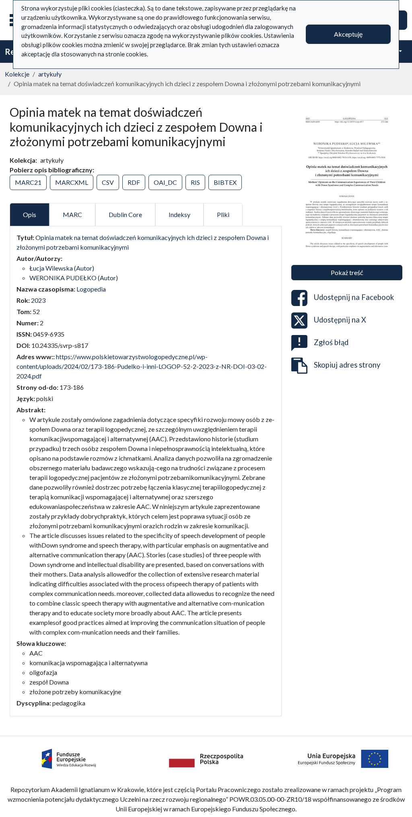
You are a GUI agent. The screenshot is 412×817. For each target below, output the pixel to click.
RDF (134, 182)
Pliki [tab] (223, 214)
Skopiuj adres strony (347, 364)
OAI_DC (165, 182)
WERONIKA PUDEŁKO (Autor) (73, 277)
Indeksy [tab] (179, 214)
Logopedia (91, 289)
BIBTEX (225, 182)
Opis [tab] (29, 214)
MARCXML (71, 182)
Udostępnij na (354, 297)
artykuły (50, 74)
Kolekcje (17, 74)
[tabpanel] (145, 470)
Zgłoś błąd (331, 342)
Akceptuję (348, 34)
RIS (195, 182)
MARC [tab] (72, 214)
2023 (38, 300)
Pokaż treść (347, 272)
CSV (108, 182)
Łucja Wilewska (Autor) (61, 268)
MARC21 (28, 182)
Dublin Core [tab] (125, 214)
